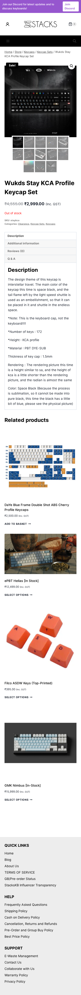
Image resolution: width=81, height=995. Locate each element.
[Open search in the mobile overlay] (74, 41)
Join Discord (70, 6)
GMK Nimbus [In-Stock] (23, 785)
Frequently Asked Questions (26, 905)
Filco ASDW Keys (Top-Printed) (28, 683)
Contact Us (13, 962)
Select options (17, 594)
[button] (71, 66)
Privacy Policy (15, 981)
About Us (12, 866)
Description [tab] (16, 236)
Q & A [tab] (11, 259)
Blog (8, 860)
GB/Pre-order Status (20, 879)
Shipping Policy (16, 911)
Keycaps (50, 223)
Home (9, 853)
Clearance (23, 223)
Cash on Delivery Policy (22, 917)
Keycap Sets (37, 223)
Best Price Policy (17, 936)
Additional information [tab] (23, 243)
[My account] (8, 24)
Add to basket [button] (16, 523)
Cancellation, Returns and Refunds (31, 924)
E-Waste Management (21, 956)
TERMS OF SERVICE (20, 872)
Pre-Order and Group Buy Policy (29, 930)
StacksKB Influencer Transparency (30, 885)
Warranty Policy (16, 975)
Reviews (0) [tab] (16, 251)
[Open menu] (8, 41)
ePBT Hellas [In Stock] (22, 581)
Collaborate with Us (19, 969)
